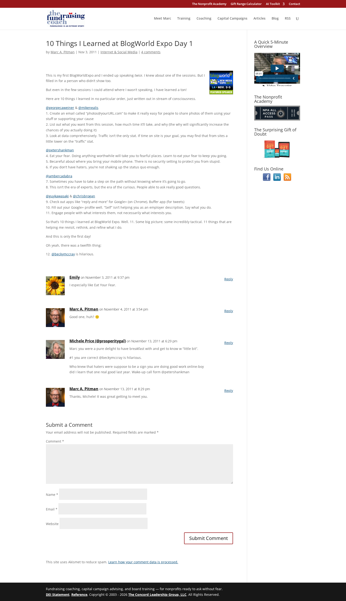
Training (183, 19)
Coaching (204, 19)
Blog (275, 19)
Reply (228, 279)
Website (52, 524)
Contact (294, 4)
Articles (259, 19)
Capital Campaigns (232, 19)
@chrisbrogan (84, 196)
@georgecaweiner (60, 107)
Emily (74, 277)
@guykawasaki (57, 196)
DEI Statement (57, 594)
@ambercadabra (59, 176)
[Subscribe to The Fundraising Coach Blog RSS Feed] (287, 179)
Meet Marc (162, 19)
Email (51, 509)
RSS (288, 19)
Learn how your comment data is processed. (143, 562)
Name (52, 494)
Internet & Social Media (119, 52)
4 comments (151, 52)
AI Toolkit (273, 4)
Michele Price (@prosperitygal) (97, 341)
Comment (55, 441)
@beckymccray (63, 254)
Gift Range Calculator (246, 4)
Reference (79, 594)
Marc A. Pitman (63, 52)
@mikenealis (88, 107)
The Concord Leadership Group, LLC (157, 594)
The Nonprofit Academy (209, 4)
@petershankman (60, 150)
